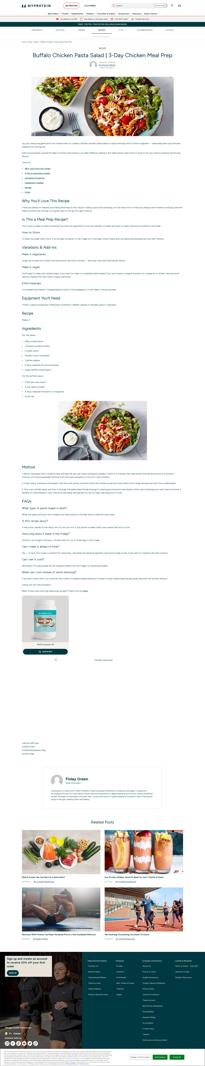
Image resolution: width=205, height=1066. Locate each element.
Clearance (136, 14)
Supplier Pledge (149, 1017)
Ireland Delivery (94, 989)
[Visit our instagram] (7, 1043)
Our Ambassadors (145, 30)
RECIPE (102, 48)
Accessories (123, 14)
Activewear (121, 977)
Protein (65, 14)
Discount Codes (182, 972)
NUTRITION (71, 6)
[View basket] (179, 5)
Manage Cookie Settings (140, 1057)
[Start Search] (113, 6)
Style (121, 30)
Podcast (170, 30)
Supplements (77, 14)
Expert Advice (150, 14)
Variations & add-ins (35, 178)
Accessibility (148, 1023)
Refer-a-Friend (186, 966)
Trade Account (149, 1000)
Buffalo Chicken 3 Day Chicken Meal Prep (56, 42)
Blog (30, 42)
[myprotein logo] (36, 5)
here (85, 591)
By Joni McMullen (125, 939)
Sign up (13, 973)
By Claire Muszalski (44, 882)
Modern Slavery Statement (154, 983)
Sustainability (148, 1012)
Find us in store (149, 972)
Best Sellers (53, 14)
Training (81, 30)
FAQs (27, 192)
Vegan (119, 995)
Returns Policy (94, 972)
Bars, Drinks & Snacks (125, 983)
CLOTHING (90, 6)
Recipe (36, 42)
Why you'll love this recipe (37, 168)
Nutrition (60, 30)
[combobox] (139, 6)
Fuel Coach (161, 6)
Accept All (177, 1057)
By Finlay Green (107, 65)
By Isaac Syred (40, 939)
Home (24, 42)
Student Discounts (183, 977)
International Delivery (97, 977)
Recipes (101, 30)
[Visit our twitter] (30, 1043)
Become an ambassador (153, 1006)
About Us (147, 966)
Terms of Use (84, 1064)
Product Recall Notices (98, 995)
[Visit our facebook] (12, 1043)
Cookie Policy (148, 1029)
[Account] (172, 5)
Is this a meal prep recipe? (37, 173)
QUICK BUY (47, 652)
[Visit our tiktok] (18, 1043)
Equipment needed (34, 183)
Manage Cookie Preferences (18, 1028)
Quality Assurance (150, 977)
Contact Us (93, 966)
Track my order (94, 983)
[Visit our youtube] (24, 1043)
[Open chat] (35, 1043)
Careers (146, 1034)
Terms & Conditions (151, 995)
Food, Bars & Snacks (106, 14)
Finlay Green (77, 779)
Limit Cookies (160, 1057)
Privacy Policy (148, 989)
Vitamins (90, 14)
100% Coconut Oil (45, 645)
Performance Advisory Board (155, 1040)
